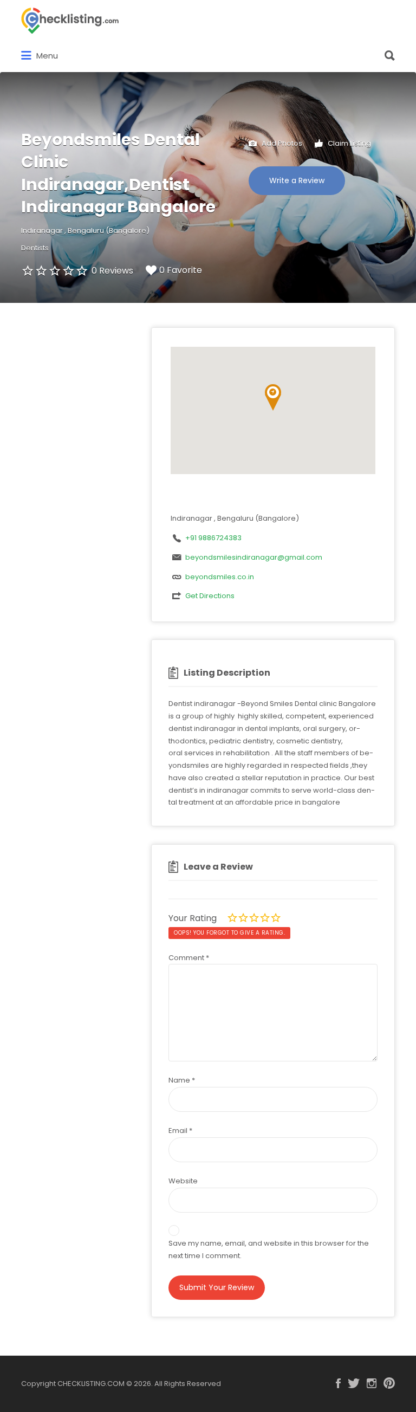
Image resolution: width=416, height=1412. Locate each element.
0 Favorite (180, 270)
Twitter (354, 1383)
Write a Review (296, 180)
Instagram (371, 1383)
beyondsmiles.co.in (219, 577)
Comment (188, 958)
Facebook (338, 1383)
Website (183, 1181)
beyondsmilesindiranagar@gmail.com (253, 557)
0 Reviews (112, 270)
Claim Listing (348, 143)
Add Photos (281, 143)
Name (181, 1080)
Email (180, 1130)
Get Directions (210, 596)
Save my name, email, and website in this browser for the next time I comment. (268, 1249)
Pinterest (389, 1383)
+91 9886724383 (213, 538)
